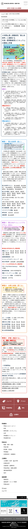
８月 (21, 259)
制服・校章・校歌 (8, 444)
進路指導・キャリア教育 (10, 481)
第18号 (23, 203)
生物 (22, 207)
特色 (5, 428)
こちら (7, 199)
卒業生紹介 (7, 484)
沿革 (5, 433)
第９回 (4, 328)
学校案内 (4, 423)
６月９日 (16, 212)
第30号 (23, 193)
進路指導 (4, 477)
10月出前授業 (20, 261)
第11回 (13, 328)
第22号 (19, 205)
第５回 (7, 252)
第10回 (7, 254)
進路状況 (6, 479)
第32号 (9, 195)
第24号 (17, 191)
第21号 (14, 205)
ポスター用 (18, 367)
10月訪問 (12, 261)
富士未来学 (17, 185)
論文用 (12, 367)
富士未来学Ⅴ (10, 189)
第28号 (14, 193)
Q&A (5, 472)
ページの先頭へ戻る (21, 497)
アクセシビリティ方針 (20, 518)
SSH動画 (6, 27)
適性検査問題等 (8, 470)
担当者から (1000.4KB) (8, 390)
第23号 (12, 191)
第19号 (4, 205)
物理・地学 (13, 207)
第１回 (12, 250)
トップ (3, 13)
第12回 (18, 328)
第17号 (19, 203)
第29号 (19, 193)
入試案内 (4, 458)
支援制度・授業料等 (9, 465)
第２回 (17, 250)
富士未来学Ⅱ (9, 187)
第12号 (17, 201)
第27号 (9, 193)
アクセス (4, 488)
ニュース (4, 490)
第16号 (14, 203)
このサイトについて (8, 518)
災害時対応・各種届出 (10, 454)
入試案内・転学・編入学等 (11, 460)
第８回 (22, 252)
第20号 (9, 205)
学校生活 (4, 442)
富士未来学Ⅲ (17, 187)
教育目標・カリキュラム (10, 430)
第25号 (22, 191)
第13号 (22, 201)
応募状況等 (7, 463)
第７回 (17, 252)
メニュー (26, 4)
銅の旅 (16, 210)
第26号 (4, 193)
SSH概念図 (17, 26)
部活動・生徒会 (8, 449)
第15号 (9, 203)
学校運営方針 (7, 438)
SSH (7, 13)
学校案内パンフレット (10, 435)
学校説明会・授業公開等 (10, 468)
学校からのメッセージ (10, 426)
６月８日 (10, 212)
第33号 (14, 195)
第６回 (12, 252)
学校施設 (6, 451)
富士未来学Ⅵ (18, 189)
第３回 (22, 250)
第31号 (4, 195)
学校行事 (6, 447)
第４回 (4, 326)
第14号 (4, 203)
